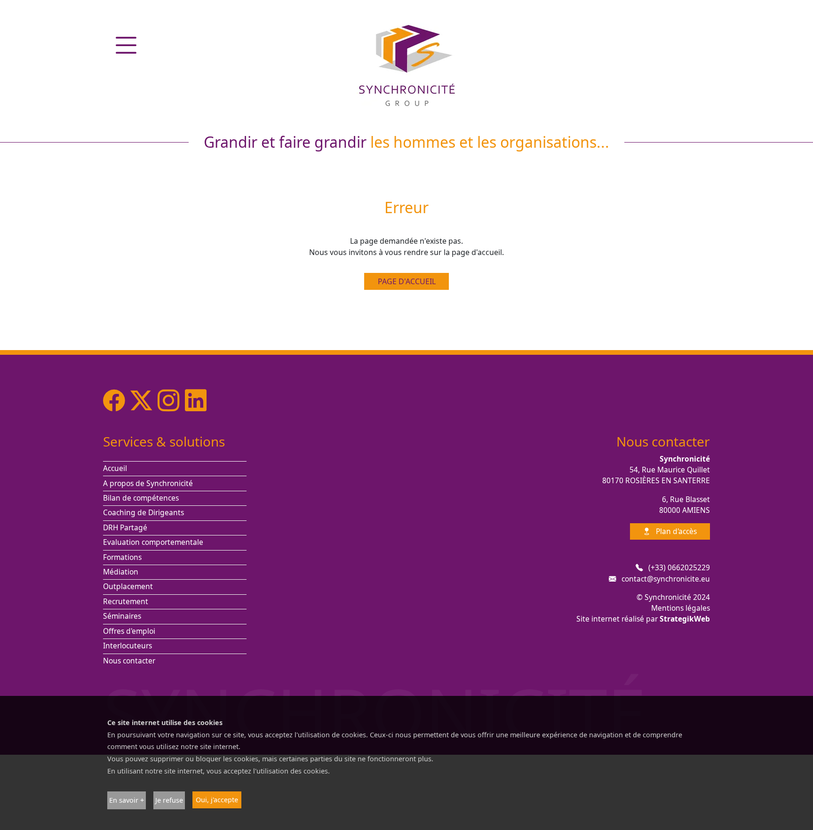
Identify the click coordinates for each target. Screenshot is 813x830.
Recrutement (125, 601)
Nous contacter (129, 660)
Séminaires (122, 616)
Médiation (120, 572)
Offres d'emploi (129, 631)
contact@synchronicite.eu (666, 579)
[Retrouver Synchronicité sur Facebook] (116, 400)
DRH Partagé (125, 527)
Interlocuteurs (127, 645)
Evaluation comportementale (153, 542)
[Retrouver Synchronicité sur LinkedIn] (196, 400)
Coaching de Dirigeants (143, 512)
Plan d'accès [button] (675, 531)
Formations (122, 557)
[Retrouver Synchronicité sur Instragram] (171, 400)
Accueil (115, 468)
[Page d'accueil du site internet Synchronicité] (407, 64)
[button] (126, 45)
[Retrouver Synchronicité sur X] (144, 400)
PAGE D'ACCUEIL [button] (407, 281)
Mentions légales (680, 608)
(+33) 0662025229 (679, 567)
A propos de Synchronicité (148, 483)
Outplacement (128, 586)
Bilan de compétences (141, 498)
